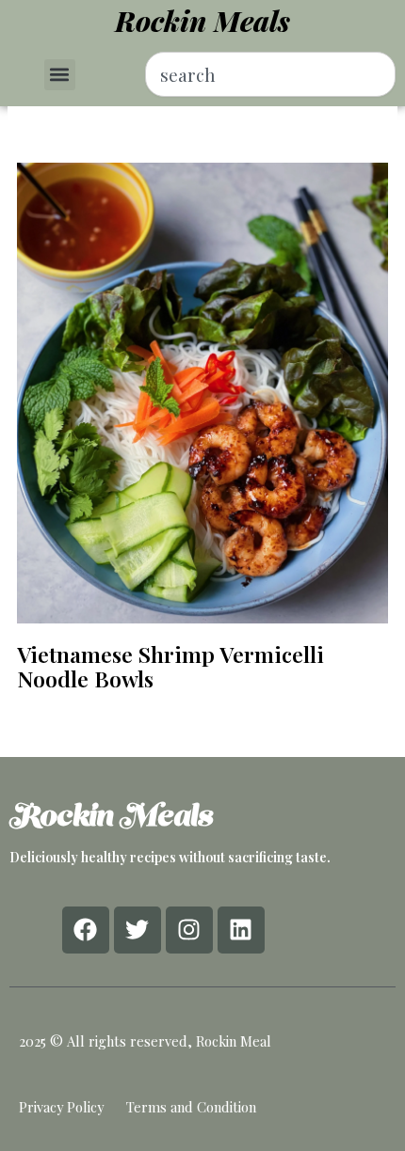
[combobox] (271, 74)
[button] (59, 74)
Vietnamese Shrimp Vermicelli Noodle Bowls (170, 666)
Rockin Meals (202, 20)
